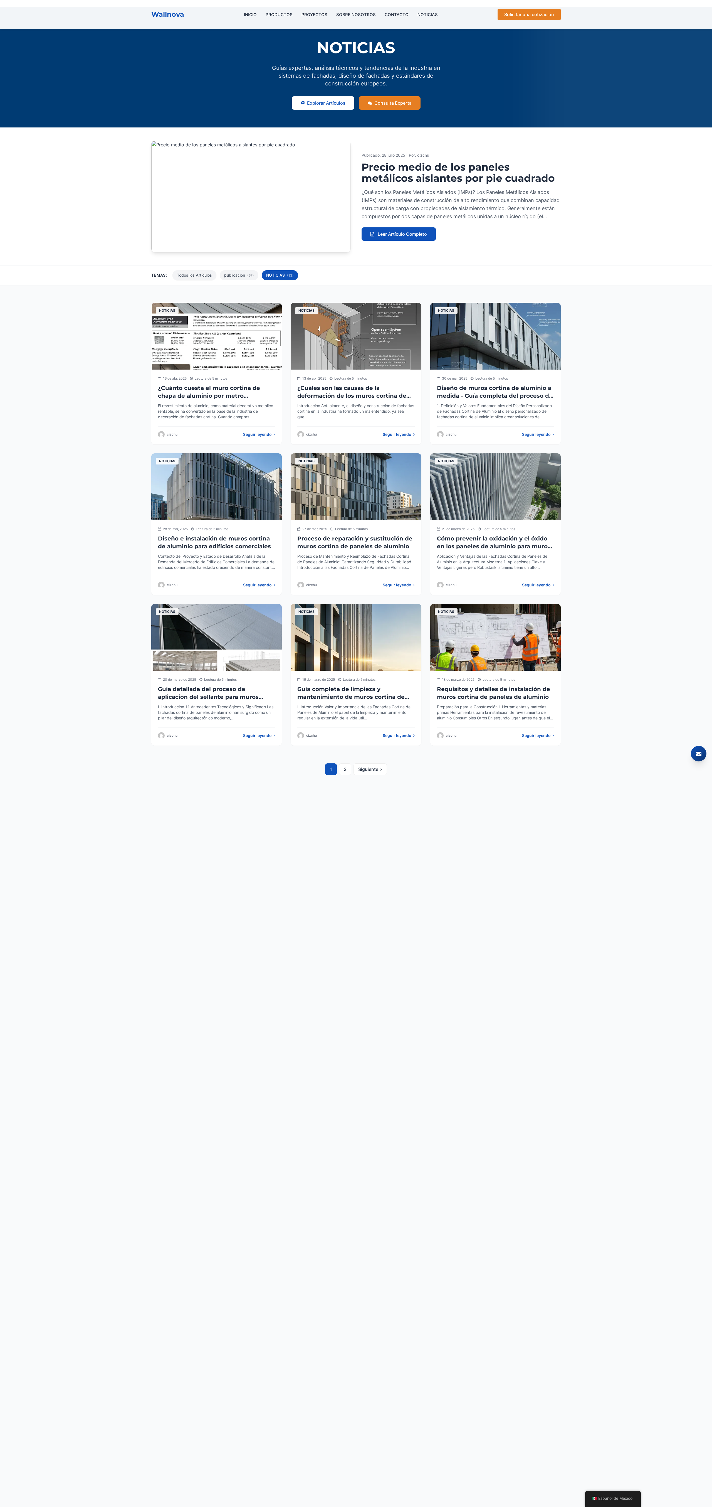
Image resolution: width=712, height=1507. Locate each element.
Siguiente (368, 769)
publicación (239, 275)
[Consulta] (698, 753)
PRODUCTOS (279, 14)
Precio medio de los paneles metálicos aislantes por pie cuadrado (458, 172)
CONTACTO (397, 14)
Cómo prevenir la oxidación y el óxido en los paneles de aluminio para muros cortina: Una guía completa (494, 546)
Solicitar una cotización (529, 14)
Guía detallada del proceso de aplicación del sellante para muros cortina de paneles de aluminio (208, 697)
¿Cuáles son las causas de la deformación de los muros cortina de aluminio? (351, 396)
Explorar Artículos (326, 103)
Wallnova (167, 14)
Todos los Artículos (194, 275)
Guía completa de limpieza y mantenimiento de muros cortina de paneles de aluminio (351, 697)
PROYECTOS (314, 14)
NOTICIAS (427, 14)
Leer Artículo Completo (402, 234)
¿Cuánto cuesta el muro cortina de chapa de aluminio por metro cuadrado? (209, 396)
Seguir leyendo (258, 434)
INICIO (250, 14)
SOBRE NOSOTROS (356, 14)
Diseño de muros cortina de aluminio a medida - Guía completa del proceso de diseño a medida (495, 396)
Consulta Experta (393, 103)
